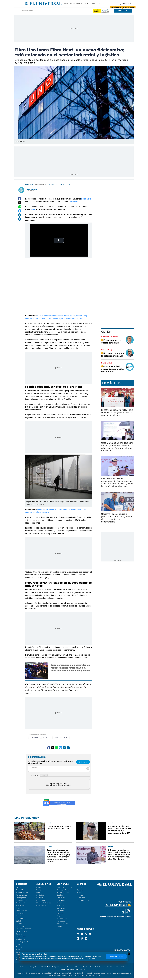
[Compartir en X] (19, 202)
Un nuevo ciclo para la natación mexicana (112, 354)
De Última (40, 895)
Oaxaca (80, 890)
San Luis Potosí (83, 900)
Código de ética (57, 967)
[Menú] (18, 3)
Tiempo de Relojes (43, 903)
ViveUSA (60, 913)
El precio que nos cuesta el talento (111, 341)
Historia (102, 967)
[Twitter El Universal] (86, 934)
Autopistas (40, 900)
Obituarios (61, 897)
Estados (19, 916)
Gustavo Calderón (109, 337)
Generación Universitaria (61, 901)
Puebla (79, 892)
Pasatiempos (62, 918)
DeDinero (60, 910)
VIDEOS (72, 4)
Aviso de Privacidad (90, 967)
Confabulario (21, 936)
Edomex (80, 887)
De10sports (61, 908)
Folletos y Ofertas (64, 890)
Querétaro (81, 897)
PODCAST (79, 4)
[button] (123, 11)
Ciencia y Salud (22, 942)
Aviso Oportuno (63, 892)
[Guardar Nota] (19, 219)
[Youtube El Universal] (90, 934)
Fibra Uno (46, 737)
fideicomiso (34, 737)
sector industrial (61, 737)
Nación (18, 887)
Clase (38, 887)
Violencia (68, 967)
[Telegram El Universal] (78, 934)
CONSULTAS (101, 4)
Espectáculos (21, 931)
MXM (66, 4)
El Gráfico (60, 905)
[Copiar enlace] (19, 215)
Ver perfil (31, 191)
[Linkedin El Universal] (86, 938)
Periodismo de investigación (21, 896)
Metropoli (20, 913)
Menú (18, 949)
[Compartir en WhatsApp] (19, 206)
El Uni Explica (21, 900)
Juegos (59, 916)
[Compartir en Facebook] (19, 198)
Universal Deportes (23, 929)
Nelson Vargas (107, 350)
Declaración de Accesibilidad (117, 967)
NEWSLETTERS (90, 4)
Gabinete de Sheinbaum (21, 904)
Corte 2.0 (19, 890)
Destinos (39, 897)
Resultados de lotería (62, 925)
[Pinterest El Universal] (82, 938)
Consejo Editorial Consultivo (39, 967)
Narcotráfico (21, 918)
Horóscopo (61, 921)
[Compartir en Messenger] (19, 210)
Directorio (23, 967)
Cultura (19, 934)
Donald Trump (21, 910)
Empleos (60, 895)
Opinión (106, 331)
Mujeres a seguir (22, 892)
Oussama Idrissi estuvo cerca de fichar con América (112, 369)
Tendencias (20, 939)
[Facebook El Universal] (82, 934)
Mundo (18, 908)
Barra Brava (106, 363)
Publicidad (77, 967)
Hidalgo (80, 895)
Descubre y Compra (64, 887)
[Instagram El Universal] (78, 938)
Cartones (19, 923)
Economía (29, 184)
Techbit (19, 947)
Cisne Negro (41, 905)
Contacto (83, 969)
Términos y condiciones (69, 969)
